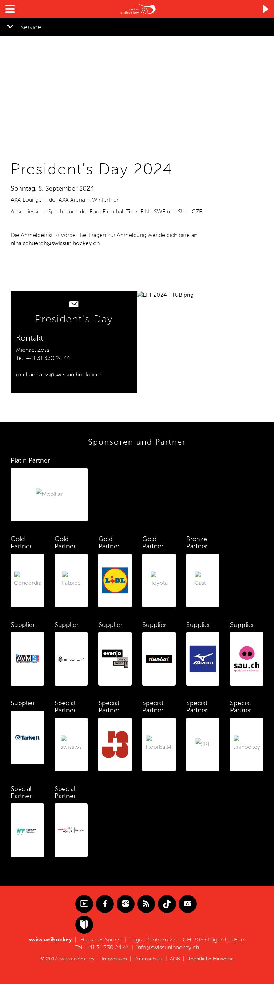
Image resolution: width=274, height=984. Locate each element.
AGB (175, 958)
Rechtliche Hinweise (210, 958)
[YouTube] (84, 904)
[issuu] (84, 925)
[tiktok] (167, 904)
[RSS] (146, 904)
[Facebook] (105, 904)
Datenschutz (148, 958)
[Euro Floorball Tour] (165, 294)
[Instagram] (126, 904)
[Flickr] (188, 904)
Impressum (114, 958)
